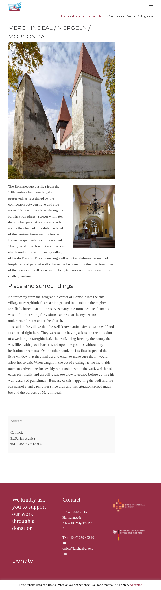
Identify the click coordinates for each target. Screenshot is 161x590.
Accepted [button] (136, 584)
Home (65, 16)
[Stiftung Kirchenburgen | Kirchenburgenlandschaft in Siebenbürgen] (15, 6)
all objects (77, 16)
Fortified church (96, 16)
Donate (22, 560)
